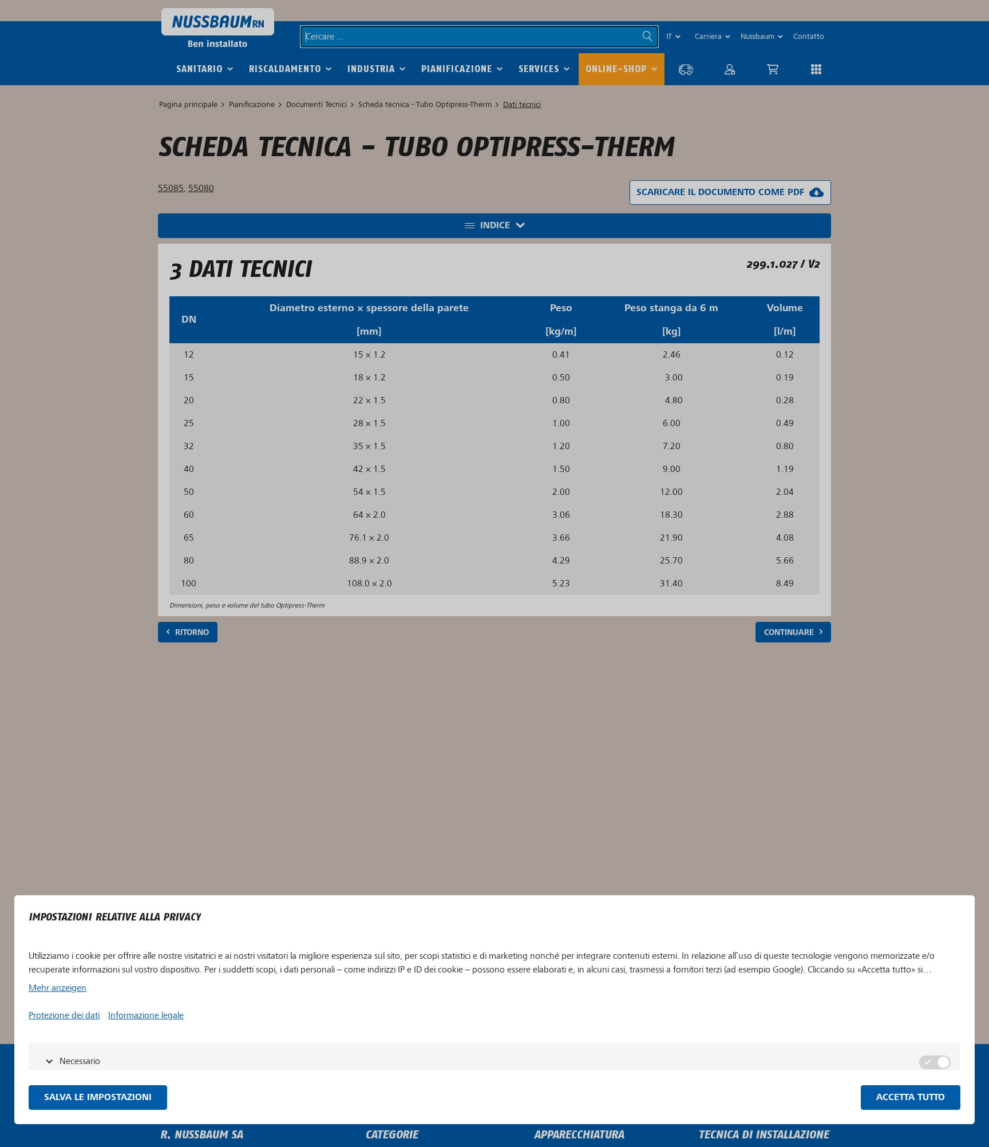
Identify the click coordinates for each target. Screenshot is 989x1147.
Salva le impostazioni (98, 1097)
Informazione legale (146, 1015)
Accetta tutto (910, 1097)
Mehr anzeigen (57, 988)
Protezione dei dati (64, 1015)
